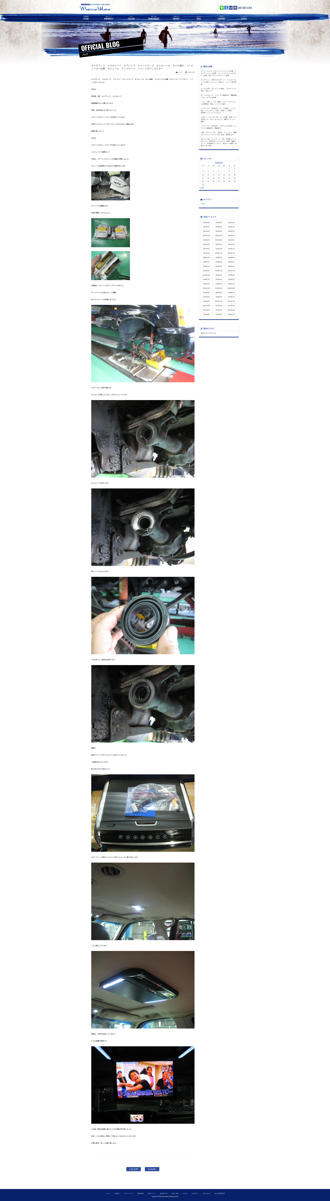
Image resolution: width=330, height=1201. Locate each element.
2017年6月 (219, 305)
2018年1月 (206, 301)
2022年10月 (219, 235)
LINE (222, 8)
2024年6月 (219, 227)
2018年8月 (219, 292)
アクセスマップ (128, 1193)
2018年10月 (231, 288)
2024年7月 (206, 227)
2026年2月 (231, 222)
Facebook (226, 8)
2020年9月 (219, 257)
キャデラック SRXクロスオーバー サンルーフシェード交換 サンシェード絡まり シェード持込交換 (219, 82)
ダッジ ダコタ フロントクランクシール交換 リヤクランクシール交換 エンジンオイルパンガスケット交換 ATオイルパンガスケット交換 (218, 73)
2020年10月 (206, 257)
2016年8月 (206, 314)
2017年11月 (231, 301)
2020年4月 (206, 266)
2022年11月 (206, 235)
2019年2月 (219, 284)
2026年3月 (219, 222)
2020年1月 (206, 270)
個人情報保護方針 (220, 1193)
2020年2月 (231, 266)
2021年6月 (219, 244)
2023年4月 (219, 231)
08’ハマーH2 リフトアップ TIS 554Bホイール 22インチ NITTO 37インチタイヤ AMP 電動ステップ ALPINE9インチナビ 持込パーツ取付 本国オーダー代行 (219, 142)
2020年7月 (206, 262)
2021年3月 (219, 249)
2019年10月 (206, 275)
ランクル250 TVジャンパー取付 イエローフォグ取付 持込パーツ (218, 90)
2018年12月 (206, 288)
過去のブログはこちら (208, 333)
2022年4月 (206, 240)
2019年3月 (206, 284)
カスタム (185, 1193)
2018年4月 (231, 297)
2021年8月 (206, 244)
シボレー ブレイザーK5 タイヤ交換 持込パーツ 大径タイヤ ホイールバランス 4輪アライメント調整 (219, 119)
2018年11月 (219, 288)
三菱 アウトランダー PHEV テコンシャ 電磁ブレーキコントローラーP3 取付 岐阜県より (218, 134)
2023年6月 (206, 231)
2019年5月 (231, 279)
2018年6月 (206, 297)
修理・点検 (175, 1193)
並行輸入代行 (164, 1193)
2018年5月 (219, 297)
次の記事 (151, 1169)
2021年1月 (206, 253)
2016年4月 (219, 314)
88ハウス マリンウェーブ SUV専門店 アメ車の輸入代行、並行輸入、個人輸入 (109, 7)
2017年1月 (219, 310)
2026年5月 (206, 222)
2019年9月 (219, 275)
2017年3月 (231, 305)
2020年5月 (231, 262)
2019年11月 (231, 270)
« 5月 (202, 187)
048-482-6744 (245, 8)
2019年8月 (231, 275)
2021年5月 (231, 244)
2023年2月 (231, 231)
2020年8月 (231, 257)
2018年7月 (231, 292)
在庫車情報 (140, 1193)
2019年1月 (231, 284)
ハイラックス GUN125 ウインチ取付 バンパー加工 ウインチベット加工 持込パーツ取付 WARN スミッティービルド (218, 110)
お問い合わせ (231, 8)
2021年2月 (231, 249)
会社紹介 (117, 1193)
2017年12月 (219, 301)
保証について (152, 1193)
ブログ (180, 72)
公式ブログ (195, 1193)
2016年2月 (231, 314)
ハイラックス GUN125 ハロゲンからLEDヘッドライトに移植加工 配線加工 (218, 127)
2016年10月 (231, 310)
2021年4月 (206, 249)
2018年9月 (206, 292)
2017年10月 (206, 305)
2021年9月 (231, 240)
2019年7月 (206, 279)
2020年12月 (219, 253)
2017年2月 (206, 310)
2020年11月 (231, 253)
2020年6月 (219, 262)
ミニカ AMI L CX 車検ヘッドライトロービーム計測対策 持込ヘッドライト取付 (218, 103)
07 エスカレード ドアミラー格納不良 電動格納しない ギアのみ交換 (219, 96)
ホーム (108, 1193)
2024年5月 (231, 227)
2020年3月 (219, 266)
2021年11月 (219, 240)
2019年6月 (219, 279)
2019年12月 (219, 270)
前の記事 (134, 1169)
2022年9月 (231, 235)
